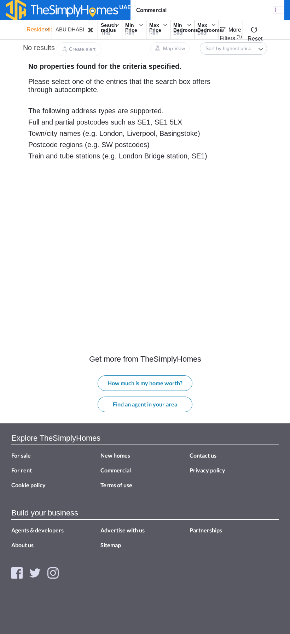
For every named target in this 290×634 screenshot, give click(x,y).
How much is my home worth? (145, 383)
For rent (21, 470)
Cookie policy (28, 485)
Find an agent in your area (145, 404)
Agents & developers (37, 530)
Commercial (151, 9)
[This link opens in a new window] (17, 572)
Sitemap (110, 545)
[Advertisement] (60, 232)
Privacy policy (207, 470)
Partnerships (206, 530)
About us (22, 545)
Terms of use (116, 485)
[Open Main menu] (278, 10)
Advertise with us (122, 530)
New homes (115, 455)
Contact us (203, 455)
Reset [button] (255, 39)
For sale (21, 455)
